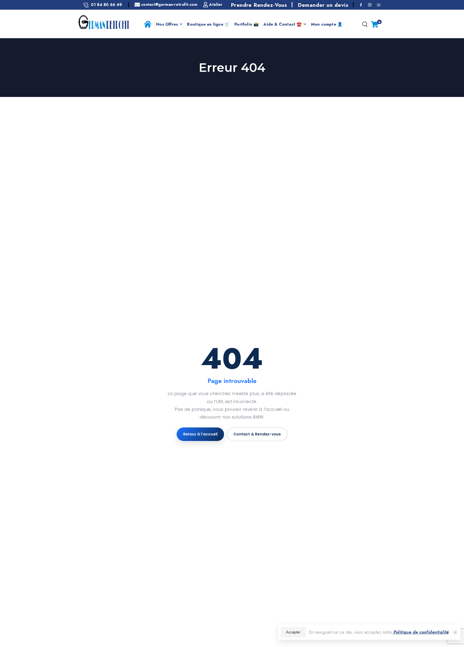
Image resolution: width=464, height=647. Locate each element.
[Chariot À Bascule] (374, 24)
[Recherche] (364, 24)
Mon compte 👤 (326, 24)
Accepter (293, 632)
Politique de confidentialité (420, 632)
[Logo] (104, 22)
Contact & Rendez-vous (257, 434)
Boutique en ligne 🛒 (208, 24)
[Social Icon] (361, 5)
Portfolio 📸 (246, 24)
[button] (455, 632)
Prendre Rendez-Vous (259, 5)
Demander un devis (323, 5)
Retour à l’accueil (200, 434)
